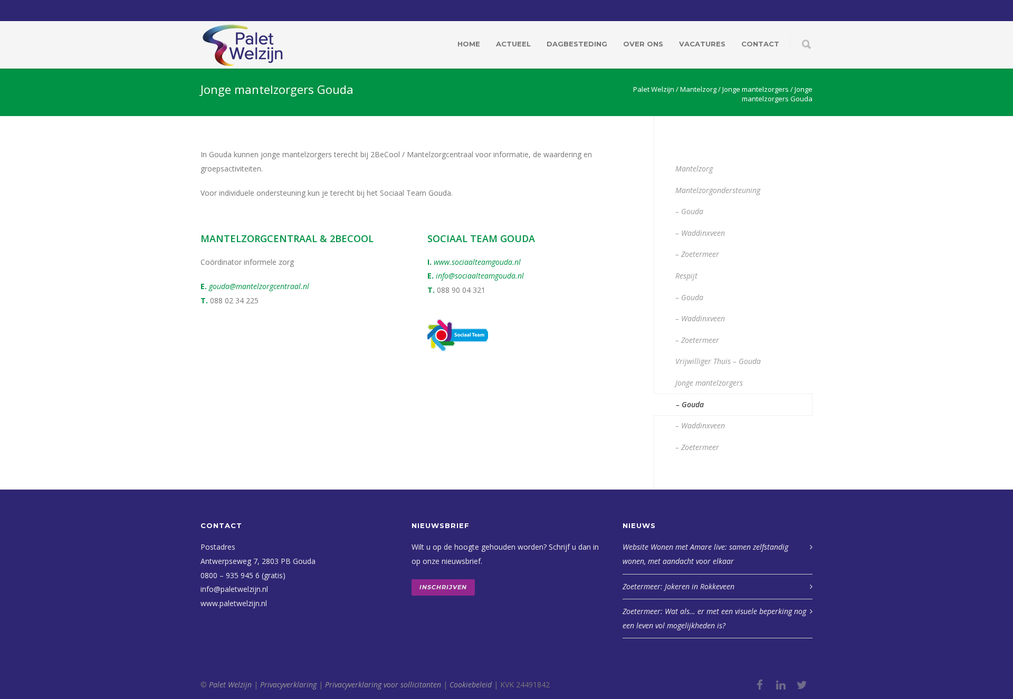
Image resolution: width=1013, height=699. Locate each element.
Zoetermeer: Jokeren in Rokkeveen (678, 586)
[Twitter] (802, 684)
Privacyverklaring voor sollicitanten (383, 684)
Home (468, 44)
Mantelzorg (694, 169)
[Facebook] (759, 684)
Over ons (643, 44)
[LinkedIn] (780, 684)
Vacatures (702, 44)
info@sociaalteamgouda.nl (480, 276)
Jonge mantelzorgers (709, 383)
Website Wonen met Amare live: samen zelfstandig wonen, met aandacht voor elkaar (705, 554)
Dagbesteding (577, 44)
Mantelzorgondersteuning (717, 190)
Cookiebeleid (471, 684)
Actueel (513, 44)
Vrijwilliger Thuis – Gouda (718, 361)
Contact (760, 44)
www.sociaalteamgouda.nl (477, 262)
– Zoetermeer (697, 254)
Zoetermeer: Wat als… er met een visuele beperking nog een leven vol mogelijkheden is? (714, 618)
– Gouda (689, 211)
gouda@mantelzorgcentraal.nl (258, 286)
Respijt (686, 276)
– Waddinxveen (700, 233)
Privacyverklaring (288, 684)
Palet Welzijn (230, 684)
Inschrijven (443, 587)
